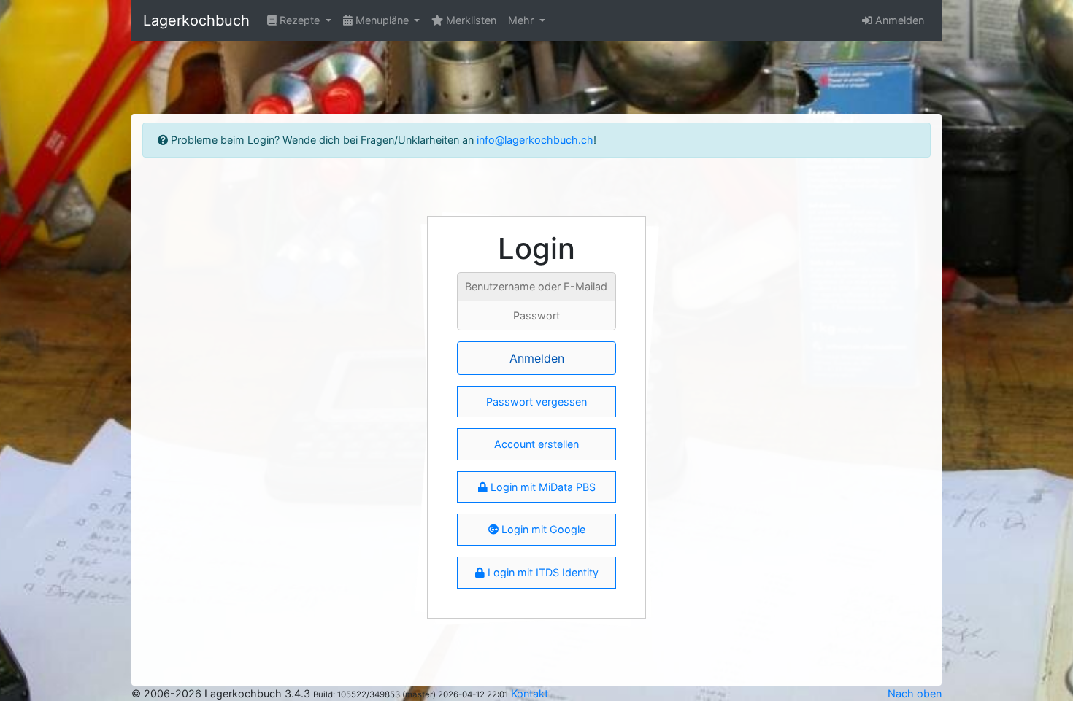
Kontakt (529, 693)
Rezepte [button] (300, 20)
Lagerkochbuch (196, 20)
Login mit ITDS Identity (542, 572)
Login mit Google (542, 529)
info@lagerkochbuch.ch (535, 139)
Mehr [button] (522, 20)
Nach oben (915, 693)
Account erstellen (536, 444)
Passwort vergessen (536, 401)
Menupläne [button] (382, 20)
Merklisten (469, 20)
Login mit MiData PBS (542, 487)
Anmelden (898, 20)
